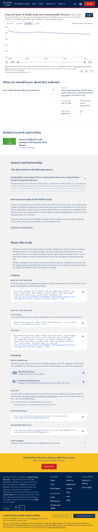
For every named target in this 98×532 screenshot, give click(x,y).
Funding (69, 488)
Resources (50, 4)
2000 (12, 62)
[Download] (82, 71)
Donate (89, 4)
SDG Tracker (55, 501)
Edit (83, 23)
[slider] (18, 62)
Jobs (68, 496)
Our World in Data (7, 4)
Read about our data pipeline (21, 227)
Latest (41, 4)
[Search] (75, 3)
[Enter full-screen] (91, 71)
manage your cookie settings (56, 527)
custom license (8, 495)
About (60, 4)
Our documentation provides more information (39, 396)
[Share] (86, 71)
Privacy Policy (39, 527)
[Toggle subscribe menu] (80, 3)
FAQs (36, 500)
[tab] (10, 23)
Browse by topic (23, 4)
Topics (52, 480)
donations (34, 518)
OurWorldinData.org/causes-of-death (15, 72)
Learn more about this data (82, 66)
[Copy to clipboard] (80, 292)
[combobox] (75, 3)
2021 (90, 62)
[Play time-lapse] (7, 62)
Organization (71, 484)
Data (34, 4)
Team (68, 492)
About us (69, 480)
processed (65, 95)
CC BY (29, 72)
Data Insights (55, 488)
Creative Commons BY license (27, 265)
